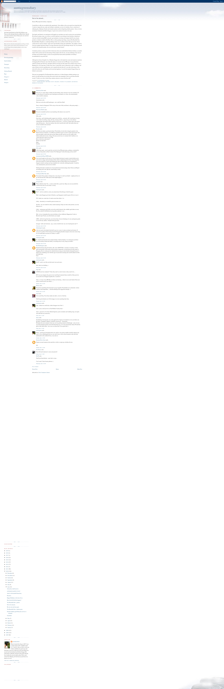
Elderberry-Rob (39, 90)
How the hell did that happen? (14, 600)
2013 (7, 564)
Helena (37, 285)
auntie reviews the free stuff (45, 81)
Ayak (37, 293)
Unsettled (9, 615)
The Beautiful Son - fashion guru (14, 609)
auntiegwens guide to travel (13, 591)
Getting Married (8, 71)
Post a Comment (35, 366)
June (8, 587)
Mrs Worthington (40, 245)
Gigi (37, 269)
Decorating (6, 67)
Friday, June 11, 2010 (40, 315)
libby (37, 148)
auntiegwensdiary (25, 8)
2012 (7, 566)
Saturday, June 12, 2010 (40, 338)
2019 (7, 550)
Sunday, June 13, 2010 (40, 354)
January (9, 627)
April (8, 620)
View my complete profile (11, 660)
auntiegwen (39, 189)
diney (37, 317)
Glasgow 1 (6, 77)
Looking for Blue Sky (41, 173)
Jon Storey (38, 349)
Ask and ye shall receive (12, 589)
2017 (7, 555)
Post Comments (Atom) (44, 372)
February (9, 625)
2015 (7, 560)
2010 (7, 571)
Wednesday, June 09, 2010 (41, 98)
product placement (65, 81)
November (10, 575)
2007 (7, 635)
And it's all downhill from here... (14, 593)
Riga (5, 74)
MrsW (37, 356)
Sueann (38, 129)
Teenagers (6, 64)
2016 (7, 557)
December (9, 573)
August (9, 582)
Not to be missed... (11, 604)
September (10, 580)
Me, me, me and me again (13, 607)
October (9, 578)
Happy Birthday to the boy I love (15, 598)
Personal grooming (8, 57)
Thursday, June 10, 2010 (40, 283)
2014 (7, 562)
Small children (7, 61)
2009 (7, 630)
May (8, 618)
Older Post (79, 369)
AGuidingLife (39, 228)
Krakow (6, 79)
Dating (5, 54)
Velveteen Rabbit (40, 109)
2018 (7, 553)
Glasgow (6, 82)
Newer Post (34, 369)
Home (57, 369)
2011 (7, 569)
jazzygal (38, 181)
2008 (7, 632)
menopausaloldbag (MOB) (42, 156)
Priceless (9, 595)
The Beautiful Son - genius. (13, 602)
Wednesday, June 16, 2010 (41, 363)
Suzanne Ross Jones (41, 340)
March (9, 623)
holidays (57, 81)
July (8, 584)
